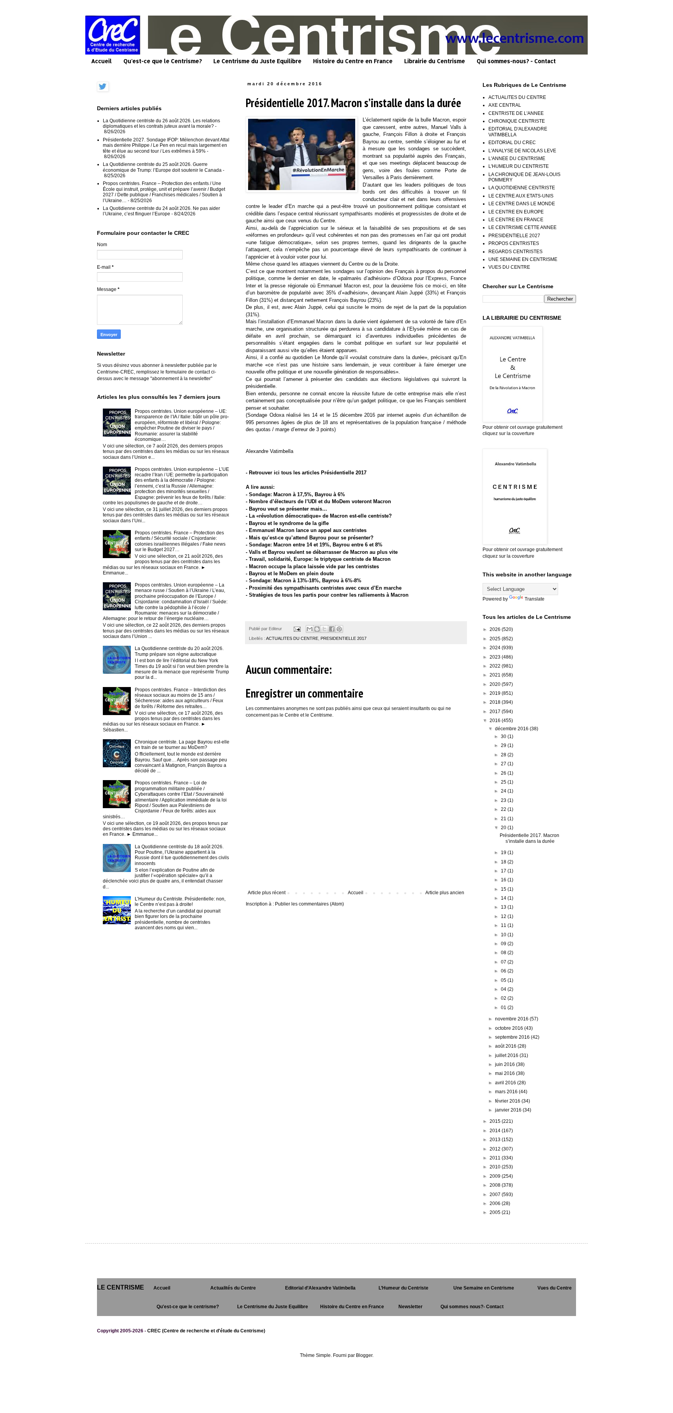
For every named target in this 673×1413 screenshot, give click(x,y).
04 (504, 989)
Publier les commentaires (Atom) (309, 904)
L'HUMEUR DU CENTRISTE (518, 166)
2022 (496, 666)
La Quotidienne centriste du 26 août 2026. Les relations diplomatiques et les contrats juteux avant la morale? (161, 123)
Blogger (364, 1355)
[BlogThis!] (317, 629)
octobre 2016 (509, 1028)
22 (504, 809)
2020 (496, 684)
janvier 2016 (509, 1110)
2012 (496, 1149)
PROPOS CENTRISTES (513, 243)
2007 (496, 1194)
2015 (496, 1121)
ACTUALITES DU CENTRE (292, 638)
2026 (496, 629)
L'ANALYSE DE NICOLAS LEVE (522, 150)
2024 (496, 647)
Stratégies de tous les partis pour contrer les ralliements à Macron (329, 595)
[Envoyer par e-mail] (310, 629)
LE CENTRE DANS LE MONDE (521, 203)
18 (504, 862)
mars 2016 (507, 1091)
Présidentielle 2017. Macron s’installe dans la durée (529, 838)
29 (504, 745)
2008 (496, 1185)
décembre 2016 (512, 728)
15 (504, 889)
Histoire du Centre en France (353, 61)
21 (504, 818)
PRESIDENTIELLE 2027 (514, 235)
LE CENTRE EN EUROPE (516, 212)
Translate (534, 599)
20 (504, 827)
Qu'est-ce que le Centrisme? (162, 61)
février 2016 (508, 1101)
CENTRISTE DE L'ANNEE (516, 113)
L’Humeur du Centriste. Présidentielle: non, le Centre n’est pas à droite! (180, 901)
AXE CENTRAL (504, 105)
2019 (496, 693)
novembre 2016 (512, 1019)
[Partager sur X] (324, 629)
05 (504, 980)
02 (504, 998)
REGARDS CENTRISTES (515, 251)
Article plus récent (266, 892)
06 (504, 971)
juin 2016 (505, 1064)
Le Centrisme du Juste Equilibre (257, 61)
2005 (496, 1212)
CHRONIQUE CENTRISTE (516, 121)
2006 (496, 1203)
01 (504, 1007)
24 (504, 791)
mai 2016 (505, 1073)
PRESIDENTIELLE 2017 (343, 638)
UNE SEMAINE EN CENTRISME (522, 259)
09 (504, 943)
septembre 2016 (513, 1037)
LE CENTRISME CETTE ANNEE (522, 227)
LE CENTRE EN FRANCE (515, 219)
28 (504, 755)
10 (504, 934)
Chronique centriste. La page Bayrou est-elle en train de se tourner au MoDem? (182, 744)
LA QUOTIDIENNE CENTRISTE (521, 187)
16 (504, 880)
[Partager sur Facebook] (332, 629)
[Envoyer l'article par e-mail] (297, 628)
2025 (496, 638)
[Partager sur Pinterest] (339, 629)
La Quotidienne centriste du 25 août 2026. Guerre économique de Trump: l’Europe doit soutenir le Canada (162, 167)
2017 (496, 711)
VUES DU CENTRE (509, 267)
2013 (496, 1139)
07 (504, 962)
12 (504, 916)
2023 (496, 657)
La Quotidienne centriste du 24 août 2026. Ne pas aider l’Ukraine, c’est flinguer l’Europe (161, 211)
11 (504, 925)
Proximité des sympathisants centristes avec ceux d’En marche (325, 588)
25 (504, 782)
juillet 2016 (507, 1055)
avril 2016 (506, 1082)
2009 (496, 1176)
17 (504, 871)
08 (504, 952)
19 (504, 852)
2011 (496, 1158)
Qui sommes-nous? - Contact (516, 61)
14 (504, 898)
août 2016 (506, 1046)
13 (504, 907)
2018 (496, 702)
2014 (496, 1130)
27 (504, 763)
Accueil (101, 61)
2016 (496, 720)
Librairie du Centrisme (434, 61)
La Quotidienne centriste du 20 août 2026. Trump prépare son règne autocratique (179, 651)
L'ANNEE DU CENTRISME (516, 158)
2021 (496, 675)
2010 (496, 1167)
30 (504, 736)
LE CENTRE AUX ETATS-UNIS (520, 196)
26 (504, 773)
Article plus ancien (444, 892)
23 (504, 800)
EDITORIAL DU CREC (512, 142)
